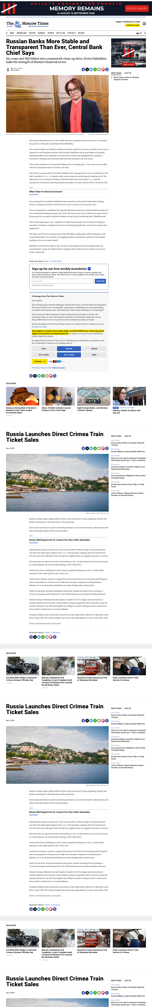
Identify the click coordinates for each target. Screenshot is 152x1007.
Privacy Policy (49, 285)
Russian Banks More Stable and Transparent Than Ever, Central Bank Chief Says (54, 47)
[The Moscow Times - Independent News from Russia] (27, 24)
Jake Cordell (17, 68)
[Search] (145, 33)
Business (41, 33)
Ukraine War (21, 33)
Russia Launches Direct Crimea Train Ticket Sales (55, 437)
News (12, 33)
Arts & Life (60, 33)
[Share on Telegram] (91, 69)
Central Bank (55, 261)
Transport (55, 632)
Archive (81, 33)
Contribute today (132, 25)
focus (91, 179)
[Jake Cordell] (8, 69)
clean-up (47, 176)
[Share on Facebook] (83, 69)
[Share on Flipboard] (103, 69)
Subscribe (100, 281)
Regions (32, 33)
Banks (46, 261)
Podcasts (72, 33)
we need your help (39, 327)
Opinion (51, 33)
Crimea (47, 632)
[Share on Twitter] (87, 69)
